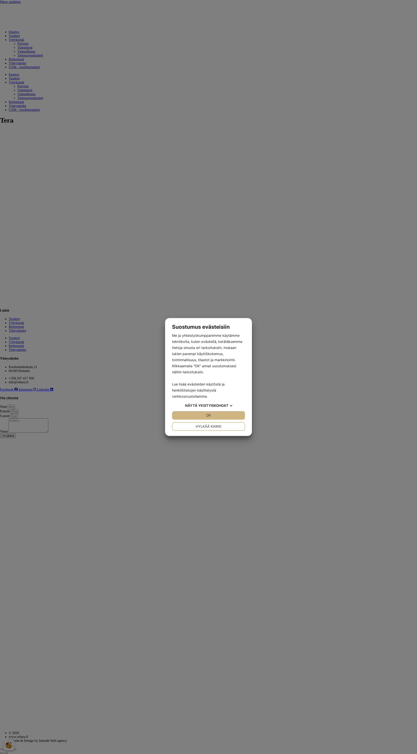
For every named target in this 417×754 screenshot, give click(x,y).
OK (208, 415)
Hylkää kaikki (208, 426)
